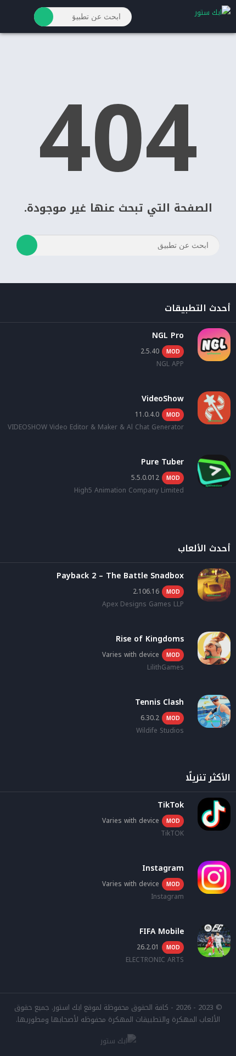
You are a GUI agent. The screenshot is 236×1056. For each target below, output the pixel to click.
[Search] (43, 16)
